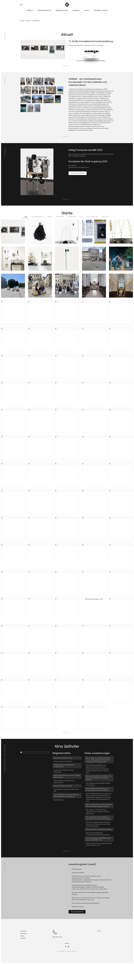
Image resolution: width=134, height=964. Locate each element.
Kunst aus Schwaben (78, 173)
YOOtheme (74, 951)
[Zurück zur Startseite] (67, 5)
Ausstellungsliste (78, 911)
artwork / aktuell (101, 10)
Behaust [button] (49, 216)
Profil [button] (87, 10)
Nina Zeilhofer (35, 21)
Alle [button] (26, 216)
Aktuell (22, 21)
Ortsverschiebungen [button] (92, 216)
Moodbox (76, 10)
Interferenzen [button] (72, 216)
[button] (21, 4)
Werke (28, 21)
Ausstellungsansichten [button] (37, 216)
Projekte (29, 10)
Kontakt (22, 936)
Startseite (22, 938)
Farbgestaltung (62, 10)
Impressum (23, 931)
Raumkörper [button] (105, 216)
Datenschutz (23, 933)
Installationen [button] (60, 216)
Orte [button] (81, 216)
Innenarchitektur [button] (44, 10)
